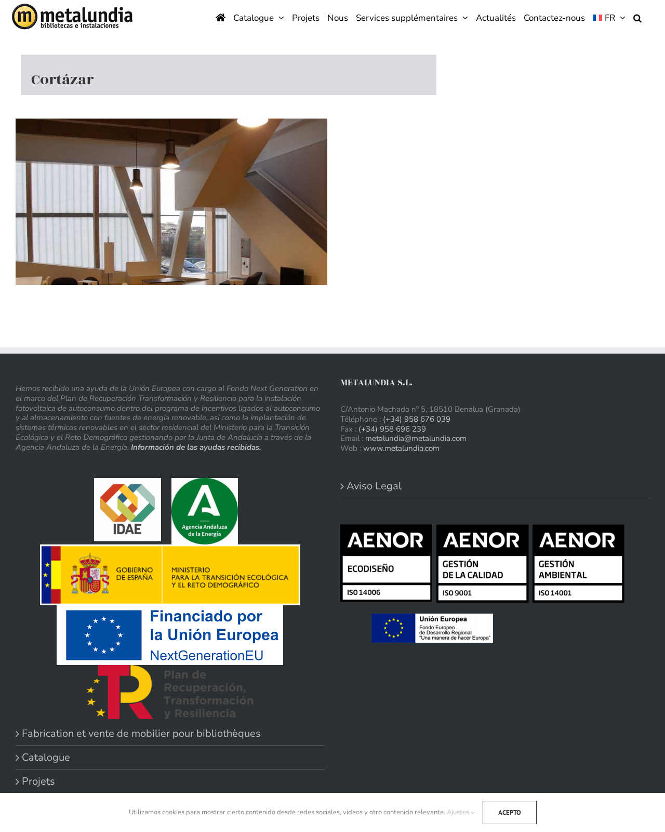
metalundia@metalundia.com (416, 438)
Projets (38, 781)
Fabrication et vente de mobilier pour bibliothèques (141, 733)
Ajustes (459, 812)
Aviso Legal (374, 485)
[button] (637, 17)
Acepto (509, 812)
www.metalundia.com (401, 448)
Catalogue (46, 757)
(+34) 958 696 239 (392, 429)
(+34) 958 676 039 (416, 419)
